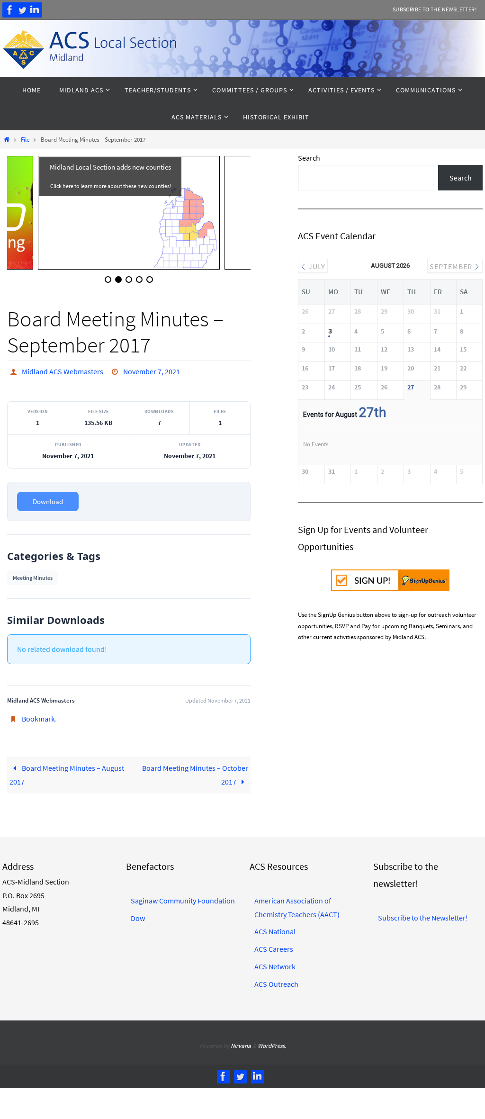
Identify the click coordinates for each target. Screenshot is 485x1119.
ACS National (275, 927)
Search (309, 157)
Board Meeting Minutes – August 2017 (66, 770)
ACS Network (275, 961)
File (25, 139)
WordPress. (272, 1042)
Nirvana (241, 1042)
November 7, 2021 (151, 370)
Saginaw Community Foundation (183, 896)
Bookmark (38, 716)
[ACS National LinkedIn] (34, 10)
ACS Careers (273, 944)
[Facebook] (10, 10)
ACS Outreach (276, 979)
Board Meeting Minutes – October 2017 (195, 770)
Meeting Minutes (33, 575)
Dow (138, 913)
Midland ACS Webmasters (62, 370)
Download (48, 499)
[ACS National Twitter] (22, 10)
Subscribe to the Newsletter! (434, 9)
